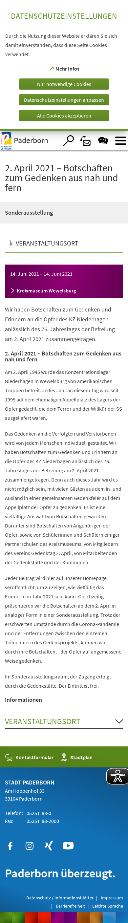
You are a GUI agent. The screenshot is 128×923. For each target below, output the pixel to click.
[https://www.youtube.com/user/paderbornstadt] (68, 846)
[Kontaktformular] (85, 140)
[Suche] (68, 140)
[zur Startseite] (29, 140)
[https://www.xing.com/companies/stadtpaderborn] (49, 846)
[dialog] (64, 65)
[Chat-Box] (103, 140)
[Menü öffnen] (120, 140)
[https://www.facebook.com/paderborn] (10, 846)
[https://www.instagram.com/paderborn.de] (29, 846)
